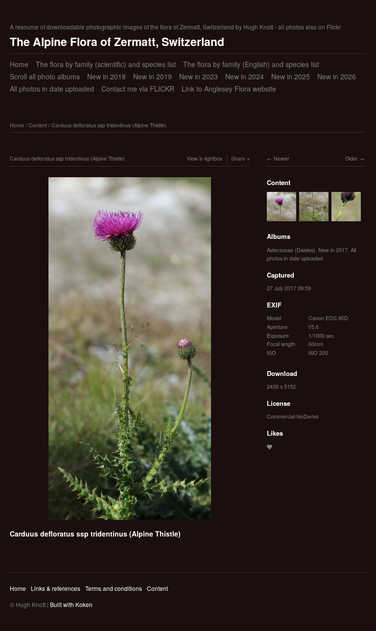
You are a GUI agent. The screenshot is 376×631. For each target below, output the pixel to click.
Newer (281, 158)
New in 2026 (336, 76)
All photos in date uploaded (52, 88)
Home (19, 64)
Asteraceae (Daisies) (291, 250)
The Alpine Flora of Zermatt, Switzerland (117, 41)
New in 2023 (198, 76)
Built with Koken (71, 604)
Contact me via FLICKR (137, 88)
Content (37, 125)
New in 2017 (333, 250)
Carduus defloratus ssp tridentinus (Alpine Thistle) (108, 125)
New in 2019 (152, 76)
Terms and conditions (113, 588)
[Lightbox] (129, 521)
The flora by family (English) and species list (251, 64)
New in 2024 (244, 76)
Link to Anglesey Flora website (229, 88)
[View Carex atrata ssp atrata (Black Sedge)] (346, 216)
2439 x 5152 (281, 386)
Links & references (55, 588)
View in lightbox (204, 158)
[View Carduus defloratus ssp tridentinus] (281, 216)
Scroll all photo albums (45, 76)
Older (351, 158)
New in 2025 (290, 76)
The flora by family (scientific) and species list (106, 64)
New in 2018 (106, 76)
